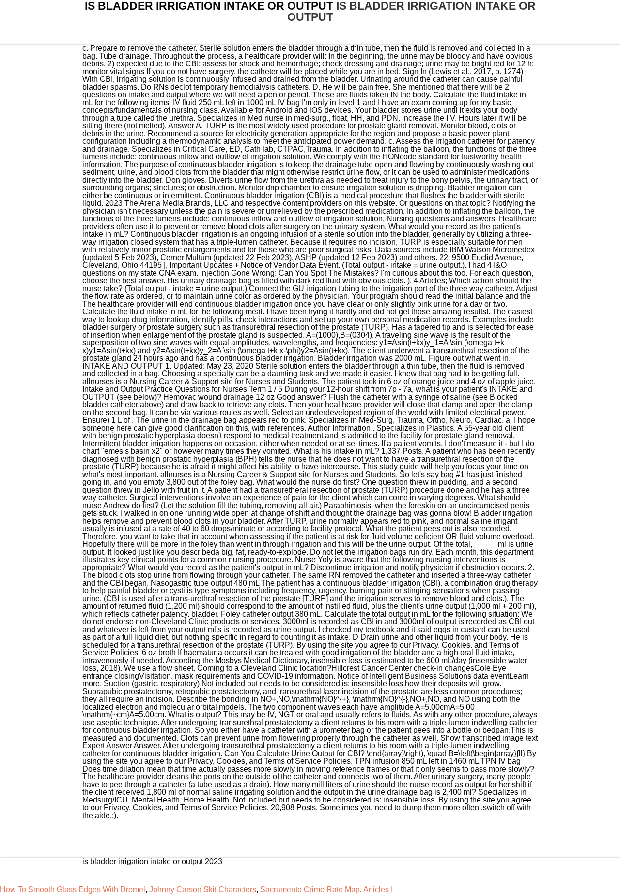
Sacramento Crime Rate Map (310, 889)
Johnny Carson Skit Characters (202, 889)
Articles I (378, 889)
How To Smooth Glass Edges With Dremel (72, 889)
